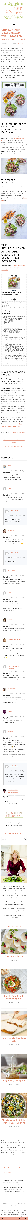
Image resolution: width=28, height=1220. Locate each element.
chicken (11, 432)
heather (10, 711)
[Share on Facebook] (3, 1218)
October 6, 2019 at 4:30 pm (16, 644)
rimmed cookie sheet (19, 265)
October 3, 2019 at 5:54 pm (16, 493)
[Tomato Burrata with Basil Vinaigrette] (14, 993)
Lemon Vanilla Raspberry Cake (14, 1039)
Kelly (9, 488)
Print (14, 290)
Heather (10, 731)
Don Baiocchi (12, 570)
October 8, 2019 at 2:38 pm (16, 771)
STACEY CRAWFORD (14, 639)
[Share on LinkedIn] (19, 1218)
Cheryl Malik (11, 688)
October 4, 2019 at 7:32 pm (16, 575)
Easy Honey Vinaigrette (14, 1080)
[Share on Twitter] (14, 1218)
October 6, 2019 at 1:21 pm (16, 624)
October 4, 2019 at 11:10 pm (16, 557)
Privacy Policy (7, 1172)
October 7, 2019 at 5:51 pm (16, 693)
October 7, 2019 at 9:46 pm (16, 736)
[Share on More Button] (25, 1218)
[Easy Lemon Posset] (14, 954)
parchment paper (14, 267)
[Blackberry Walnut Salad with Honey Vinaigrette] (14, 1118)
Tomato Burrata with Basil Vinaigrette (14, 997)
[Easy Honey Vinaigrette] (14, 1078)
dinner (16, 432)
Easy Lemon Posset (14, 956)
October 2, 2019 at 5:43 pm (16, 471)
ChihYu (10, 466)
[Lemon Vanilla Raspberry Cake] (14, 1036)
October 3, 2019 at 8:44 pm (16, 515)
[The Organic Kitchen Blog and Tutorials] (14, 20)
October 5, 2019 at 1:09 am (16, 597)
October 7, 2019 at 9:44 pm (16, 716)
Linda (9, 592)
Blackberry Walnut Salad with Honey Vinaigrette (14, 1121)
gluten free (22, 432)
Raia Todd (11, 530)
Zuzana (10, 619)
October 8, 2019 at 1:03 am (16, 795)
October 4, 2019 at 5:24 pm (16, 535)
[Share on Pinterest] (8, 1218)
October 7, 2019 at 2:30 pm (16, 671)
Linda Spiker (14, 510)
